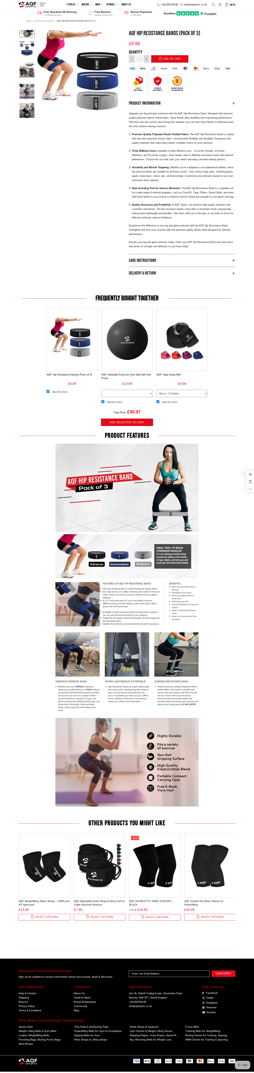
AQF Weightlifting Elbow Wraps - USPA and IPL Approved (44, 903)
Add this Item (59, 391)
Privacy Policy (27, 1006)
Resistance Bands (43, 21)
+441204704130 (137, 1002)
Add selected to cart (127, 422)
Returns (23, 1001)
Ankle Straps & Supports (144, 1026)
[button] (27, 33)
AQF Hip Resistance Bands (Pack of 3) (69, 374)
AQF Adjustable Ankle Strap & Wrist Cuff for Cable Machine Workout (99, 903)
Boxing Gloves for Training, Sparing (206, 1035)
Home (29, 21)
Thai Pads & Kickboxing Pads (91, 1026)
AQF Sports (27, 5)
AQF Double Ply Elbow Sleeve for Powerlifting (204, 903)
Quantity (135, 52)
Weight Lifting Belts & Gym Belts (37, 1031)
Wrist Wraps (26, 1043)
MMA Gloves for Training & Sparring (206, 1039)
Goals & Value (82, 997)
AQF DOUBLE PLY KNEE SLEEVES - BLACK (151, 903)
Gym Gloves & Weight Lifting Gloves (151, 1031)
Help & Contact (27, 993)
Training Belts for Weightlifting (202, 1031)
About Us (79, 993)
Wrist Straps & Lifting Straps (90, 1039)
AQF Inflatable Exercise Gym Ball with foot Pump (126, 376)
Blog (76, 1010)
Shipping (24, 997)
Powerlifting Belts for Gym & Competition (98, 1031)
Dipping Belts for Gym (87, 1035)
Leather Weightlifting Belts (34, 1035)
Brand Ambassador (85, 1001)
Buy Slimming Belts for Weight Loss (150, 1039)
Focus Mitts (192, 1026)
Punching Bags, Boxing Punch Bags (40, 1039)
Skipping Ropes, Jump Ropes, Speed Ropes (155, 1035)
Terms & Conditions (30, 1010)
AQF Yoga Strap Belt (168, 374)
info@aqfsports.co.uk (140, 1006)
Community (80, 1006)
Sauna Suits (26, 1026)
